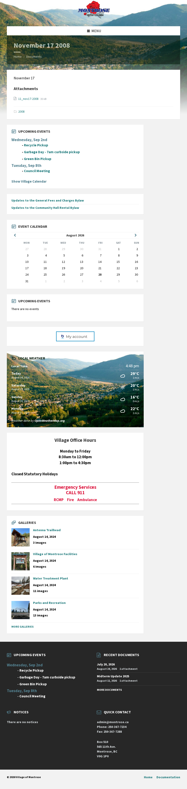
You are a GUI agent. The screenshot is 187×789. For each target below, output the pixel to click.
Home (18, 56)
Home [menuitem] (148, 777)
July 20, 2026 (106, 664)
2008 (21, 111)
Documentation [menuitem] (168, 777)
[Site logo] (93, 17)
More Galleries (22, 626)
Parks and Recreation (49, 603)
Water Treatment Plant (50, 578)
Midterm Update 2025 (113, 676)
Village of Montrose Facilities (55, 554)
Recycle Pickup (36, 145)
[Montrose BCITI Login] (75, 336)
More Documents (109, 689)
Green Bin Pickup (37, 159)
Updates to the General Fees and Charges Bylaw (47, 200)
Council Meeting (37, 171)
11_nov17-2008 (28, 99)
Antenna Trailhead (47, 530)
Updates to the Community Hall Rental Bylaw (45, 208)
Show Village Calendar (29, 181)
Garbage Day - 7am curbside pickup (52, 152)
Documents (34, 56)
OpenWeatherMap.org (49, 421)
